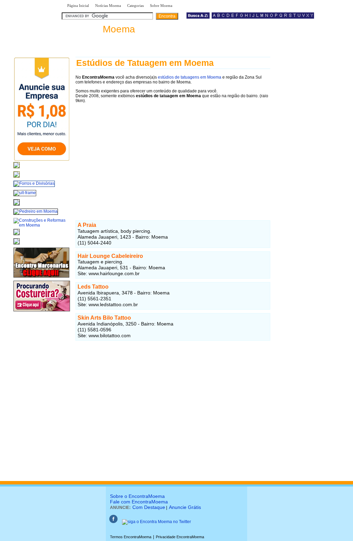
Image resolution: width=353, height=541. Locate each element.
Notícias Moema (108, 5)
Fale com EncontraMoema (139, 501)
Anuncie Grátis (185, 507)
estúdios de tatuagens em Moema (189, 77)
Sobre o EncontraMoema (137, 496)
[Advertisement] (172, 155)
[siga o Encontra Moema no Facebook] (113, 521)
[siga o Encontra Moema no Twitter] (156, 521)
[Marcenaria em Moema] (41, 277)
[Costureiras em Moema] (41, 311)
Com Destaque (148, 507)
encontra (99, 29)
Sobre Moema (161, 5)
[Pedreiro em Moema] (35, 211)
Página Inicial (78, 5)
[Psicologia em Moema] (16, 168)
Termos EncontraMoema (130, 537)
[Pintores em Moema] (16, 244)
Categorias (135, 5)
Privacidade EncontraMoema (180, 537)
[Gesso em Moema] (16, 235)
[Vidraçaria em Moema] (16, 178)
